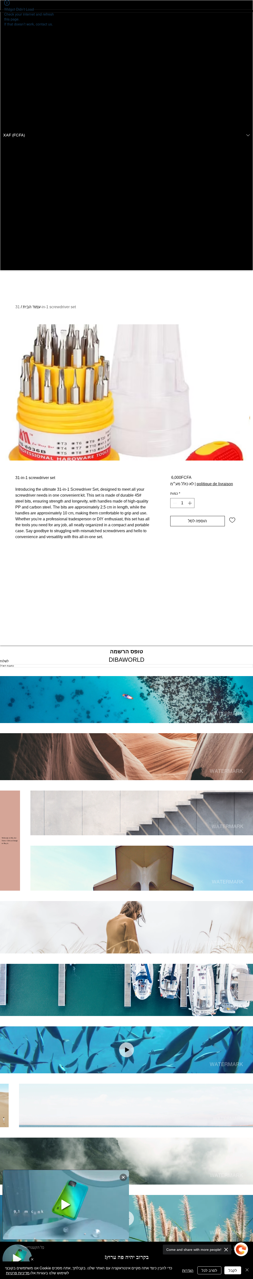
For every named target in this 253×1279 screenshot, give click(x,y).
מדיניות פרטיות (17, 1272)
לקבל (233, 1270)
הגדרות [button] (187, 1270)
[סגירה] (247, 1270)
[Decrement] (174, 503)
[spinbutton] (182, 503)
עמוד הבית (32, 307)
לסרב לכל (209, 1270)
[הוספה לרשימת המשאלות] (232, 520)
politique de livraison (215, 484)
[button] (126, 135)
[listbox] (126, 135)
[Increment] (190, 503)
